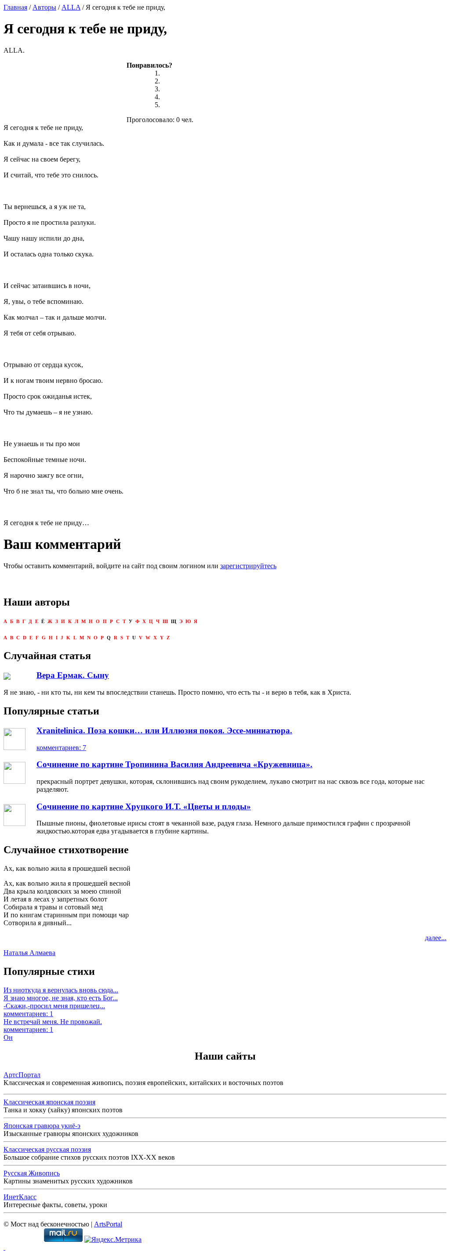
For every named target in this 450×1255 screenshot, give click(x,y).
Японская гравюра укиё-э (42, 1125)
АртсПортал (22, 1074)
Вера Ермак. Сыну (72, 675)
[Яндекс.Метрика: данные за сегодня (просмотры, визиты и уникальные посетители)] (113, 1240)
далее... (435, 937)
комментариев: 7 (61, 747)
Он (8, 1037)
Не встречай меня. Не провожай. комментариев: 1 (53, 1025)
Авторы (44, 7)
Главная (15, 7)
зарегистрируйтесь (248, 566)
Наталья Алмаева (29, 952)
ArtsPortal (108, 1224)
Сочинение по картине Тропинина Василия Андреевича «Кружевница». (174, 764)
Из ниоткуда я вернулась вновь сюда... (61, 990)
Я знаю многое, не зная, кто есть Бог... (61, 998)
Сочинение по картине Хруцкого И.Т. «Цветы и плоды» (143, 806)
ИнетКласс (20, 1197)
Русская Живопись (32, 1173)
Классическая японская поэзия (49, 1102)
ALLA (71, 7)
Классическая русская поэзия (47, 1149)
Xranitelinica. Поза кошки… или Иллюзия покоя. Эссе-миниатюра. (164, 730)
